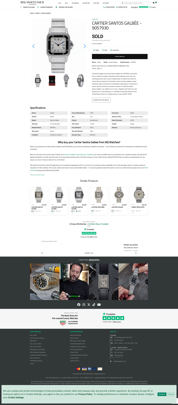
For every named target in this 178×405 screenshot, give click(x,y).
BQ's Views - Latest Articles (77, 341)
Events (32, 363)
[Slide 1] (86, 253)
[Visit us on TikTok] (94, 305)
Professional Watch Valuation (38, 355)
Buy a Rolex (33, 335)
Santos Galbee (46, 13)
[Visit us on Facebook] (78, 305)
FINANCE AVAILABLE (29, 7)
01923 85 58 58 (118, 340)
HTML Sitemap (74, 358)
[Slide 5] (92, 253)
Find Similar (119, 56)
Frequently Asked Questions (78, 346)
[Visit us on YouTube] (99, 305)
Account (106, 3)
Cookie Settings (16, 397)
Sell (66, 3)
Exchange (75, 3)
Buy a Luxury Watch (36, 343)
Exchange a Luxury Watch (37, 349)
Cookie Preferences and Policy (78, 355)
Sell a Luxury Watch (35, 346)
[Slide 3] (89, 253)
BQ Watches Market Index (77, 343)
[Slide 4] (91, 253)
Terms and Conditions (76, 349)
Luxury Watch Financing (37, 338)
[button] (55, 72)
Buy (60, 3)
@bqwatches (94, 260)
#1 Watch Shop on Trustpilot (99, 224)
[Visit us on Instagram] (84, 305)
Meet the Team (74, 338)
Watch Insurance (35, 358)
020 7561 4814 (118, 352)
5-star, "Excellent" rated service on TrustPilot (79, 154)
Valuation (86, 3)
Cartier (37, 13)
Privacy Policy (85, 394)
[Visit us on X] (88, 305)
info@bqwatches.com (119, 361)
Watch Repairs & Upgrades (37, 352)
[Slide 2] (88, 253)
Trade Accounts (74, 361)
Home (32, 13)
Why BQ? (96, 3)
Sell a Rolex (33, 341)
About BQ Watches (75, 335)
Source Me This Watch (101, 100)
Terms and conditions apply (37, 175)
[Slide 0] (85, 253)
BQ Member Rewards (36, 361)
